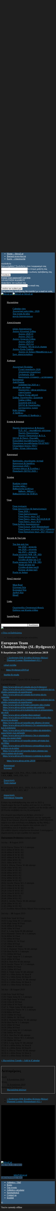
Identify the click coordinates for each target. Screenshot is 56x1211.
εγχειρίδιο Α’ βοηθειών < (29, 415)
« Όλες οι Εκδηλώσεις (11, 632)
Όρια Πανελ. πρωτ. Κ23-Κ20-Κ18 (34, 519)
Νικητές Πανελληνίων (28, 433)
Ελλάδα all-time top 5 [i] (29, 559)
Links (9, 601)
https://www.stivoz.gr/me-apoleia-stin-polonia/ (24, 707)
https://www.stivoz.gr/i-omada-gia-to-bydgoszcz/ (25, 687)
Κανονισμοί (12, 454)
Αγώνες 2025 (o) (26, 344)
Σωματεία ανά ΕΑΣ (27, 402)
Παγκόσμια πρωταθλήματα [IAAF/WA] (31, 443)
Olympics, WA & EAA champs (32, 346)
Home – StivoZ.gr (15, 254)
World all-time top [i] (27, 557)
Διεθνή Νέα (18, 592)
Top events (12, 1187)
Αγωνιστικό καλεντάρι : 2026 (26, 311)
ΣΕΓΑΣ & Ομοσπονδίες (29, 405)
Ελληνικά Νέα (19, 587)
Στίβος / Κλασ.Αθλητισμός (25, 448)
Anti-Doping (18, 382)
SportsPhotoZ (13, 616)
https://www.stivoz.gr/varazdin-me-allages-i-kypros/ (26, 722)
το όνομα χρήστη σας (37, 269)
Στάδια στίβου (24, 400)
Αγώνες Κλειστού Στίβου (24, 331)
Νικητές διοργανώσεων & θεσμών (28, 428)
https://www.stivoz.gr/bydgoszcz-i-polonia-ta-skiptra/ (27, 756)
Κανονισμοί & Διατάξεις (24, 463)
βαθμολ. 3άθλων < (27, 491)
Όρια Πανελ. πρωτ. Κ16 (29, 521)
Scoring (10, 477)
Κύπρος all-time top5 (27, 570)
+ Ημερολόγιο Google (11, 1060)
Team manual (10, 783)
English (10, 1198)
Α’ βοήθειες (18, 413)
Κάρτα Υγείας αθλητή (28, 395)
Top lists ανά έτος (21, 544)
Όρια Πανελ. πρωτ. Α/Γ (29, 516)
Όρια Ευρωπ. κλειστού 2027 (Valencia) (36, 529)
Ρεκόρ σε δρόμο (20, 572)
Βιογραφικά (18, 379)
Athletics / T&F (14, 1182)
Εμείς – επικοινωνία (16, 259)
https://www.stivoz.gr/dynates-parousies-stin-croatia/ (26, 705)
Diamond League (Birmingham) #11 (24, 660)
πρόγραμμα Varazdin (13, 797)
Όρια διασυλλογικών (28, 514)
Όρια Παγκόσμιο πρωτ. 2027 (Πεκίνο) (36, 532)
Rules (9, 1185)
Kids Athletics (19, 410)
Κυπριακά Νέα (19, 590)
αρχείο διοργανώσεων (23, 316)
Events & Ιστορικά (15, 421)
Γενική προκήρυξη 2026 (29, 369)
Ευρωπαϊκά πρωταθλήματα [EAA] (28, 440)
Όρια (9, 500)
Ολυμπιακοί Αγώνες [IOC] (25, 446)
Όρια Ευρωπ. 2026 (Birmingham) (33, 526)
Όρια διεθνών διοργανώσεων (26, 524)
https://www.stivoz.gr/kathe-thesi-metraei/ (21, 715)
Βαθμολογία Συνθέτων (23, 488)
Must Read (18, 585)
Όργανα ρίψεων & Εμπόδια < (26, 468)
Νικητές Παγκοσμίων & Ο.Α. (32, 435)
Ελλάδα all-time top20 (28, 567)
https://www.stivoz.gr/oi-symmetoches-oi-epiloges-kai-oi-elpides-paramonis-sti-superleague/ (28, 690)
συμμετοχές (9, 795)
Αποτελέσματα (14, 322)
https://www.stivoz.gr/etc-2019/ (21, 761)
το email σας (33, 285)
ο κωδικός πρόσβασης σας (40, 272)
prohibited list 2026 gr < (29, 385)
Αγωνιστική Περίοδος (23, 367)
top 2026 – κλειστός (27, 549)
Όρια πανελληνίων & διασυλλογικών (30, 509)
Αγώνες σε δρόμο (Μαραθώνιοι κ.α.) (35, 352)
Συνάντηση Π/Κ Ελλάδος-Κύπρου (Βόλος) (27, 657)
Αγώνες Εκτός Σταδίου (23, 349)
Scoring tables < (20, 486)
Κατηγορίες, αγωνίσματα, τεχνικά (28, 461)
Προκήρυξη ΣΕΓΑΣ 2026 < (25, 471)
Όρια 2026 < (24, 511)
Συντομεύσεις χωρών (28, 408)
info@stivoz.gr (20, 1175)
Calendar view (19, 308)
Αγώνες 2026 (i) (25, 334)
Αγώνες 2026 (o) (26, 341)
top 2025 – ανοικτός (27, 552)
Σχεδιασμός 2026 (26, 374)
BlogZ (16, 595)
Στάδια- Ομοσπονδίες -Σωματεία (28, 397)
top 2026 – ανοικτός (27, 547)
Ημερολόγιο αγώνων (16, 1090)
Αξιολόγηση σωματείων (29, 372)
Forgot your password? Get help (15, 277)
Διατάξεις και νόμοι (21, 387)
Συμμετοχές (9, 780)
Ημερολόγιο (12, 302)
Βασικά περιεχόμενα (16, 256)
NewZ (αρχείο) (14, 578)
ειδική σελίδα (10, 665)
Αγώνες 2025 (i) (25, 336)
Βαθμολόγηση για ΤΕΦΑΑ (25, 494)
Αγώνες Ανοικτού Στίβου (24, 339)
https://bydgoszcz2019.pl (17, 670)
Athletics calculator (15, 1190)
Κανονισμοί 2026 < (21, 466)
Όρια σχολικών (20, 506)
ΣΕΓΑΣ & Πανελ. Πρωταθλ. (26, 438)
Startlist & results (11, 674)
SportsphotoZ (13, 1192)
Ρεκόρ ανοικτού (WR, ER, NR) (27, 562)
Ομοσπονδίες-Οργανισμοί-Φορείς (28, 607)
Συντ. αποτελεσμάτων (23, 354)
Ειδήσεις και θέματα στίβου (25, 610)
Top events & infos (21, 314)
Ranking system (20, 483)
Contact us (12, 1195)
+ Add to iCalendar (31, 1060)
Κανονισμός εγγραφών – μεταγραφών (35, 377)
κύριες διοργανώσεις (22, 329)
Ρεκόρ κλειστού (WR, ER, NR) (27, 554)
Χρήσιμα (11, 360)
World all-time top (26, 564)
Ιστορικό (8, 768)
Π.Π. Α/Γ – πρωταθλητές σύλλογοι (34, 430)
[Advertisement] (28, 1132)
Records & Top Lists (16, 538)
